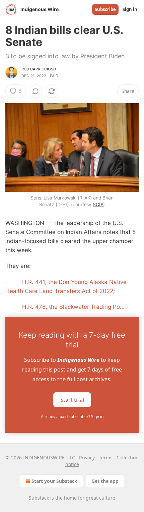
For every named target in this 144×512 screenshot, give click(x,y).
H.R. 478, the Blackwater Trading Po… (73, 306)
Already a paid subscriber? (72, 416)
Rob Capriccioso (38, 69)
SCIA (98, 204)
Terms (106, 457)
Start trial (72, 399)
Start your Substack (54, 481)
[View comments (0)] (35, 91)
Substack (39, 498)
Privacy (87, 457)
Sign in (130, 9)
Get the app (105, 481)
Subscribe (105, 9)
